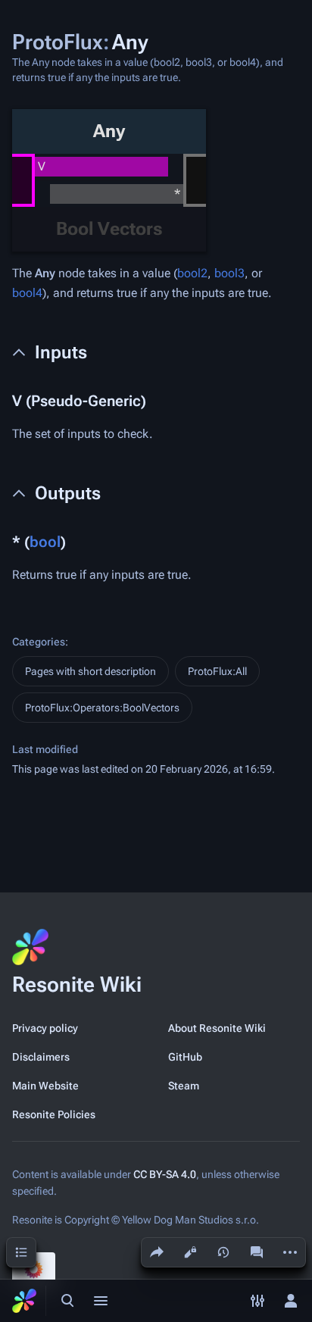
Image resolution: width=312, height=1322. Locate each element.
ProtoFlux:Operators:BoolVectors (102, 708)
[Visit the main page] (24, 1301)
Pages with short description (90, 671)
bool (45, 542)
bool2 (192, 273)
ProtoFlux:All (217, 671)
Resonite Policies (53, 1114)
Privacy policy (45, 1028)
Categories (38, 642)
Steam (183, 1086)
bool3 (229, 273)
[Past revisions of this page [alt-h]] (223, 1252)
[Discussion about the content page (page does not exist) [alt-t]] (257, 1252)
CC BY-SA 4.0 (164, 1174)
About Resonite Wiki (217, 1028)
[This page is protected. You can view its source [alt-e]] (190, 1252)
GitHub (185, 1057)
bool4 (27, 293)
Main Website (45, 1086)
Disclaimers (41, 1057)
